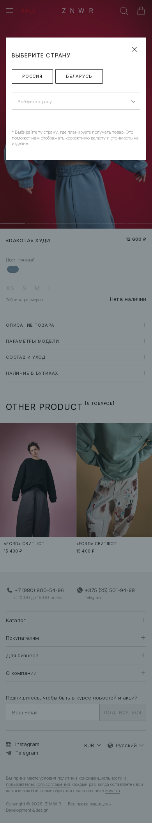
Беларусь (79, 76)
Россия (32, 76)
